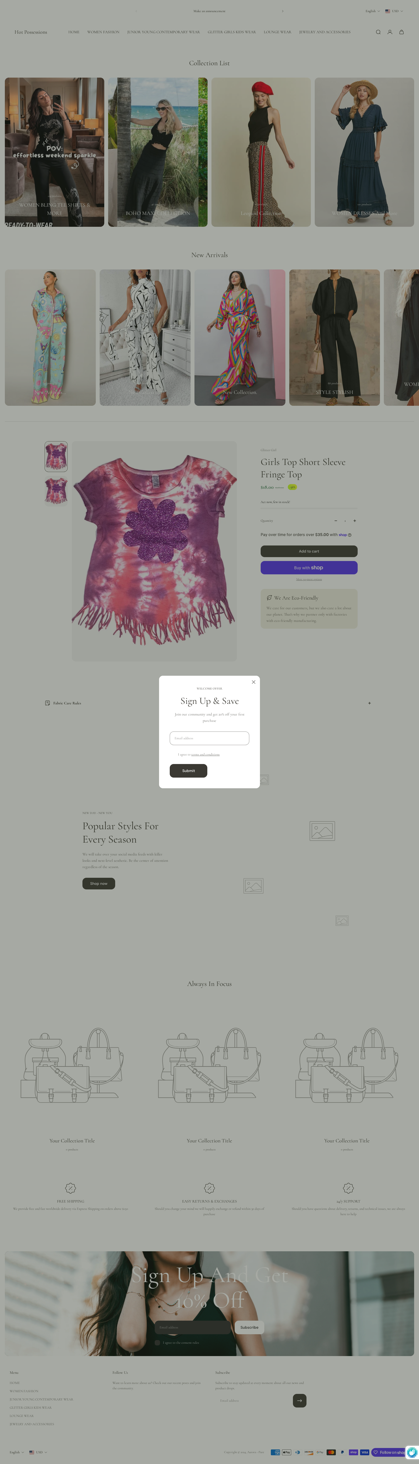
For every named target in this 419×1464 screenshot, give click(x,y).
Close (230, 770)
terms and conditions (205, 754)
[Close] (253, 682)
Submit (188, 770)
